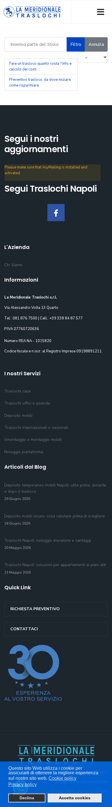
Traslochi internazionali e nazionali (36, 427)
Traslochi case (17, 391)
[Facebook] (56, 212)
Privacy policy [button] (22, 784)
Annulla (96, 44)
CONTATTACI (24, 629)
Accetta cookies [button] (74, 798)
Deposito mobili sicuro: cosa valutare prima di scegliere (54, 519)
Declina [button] (27, 798)
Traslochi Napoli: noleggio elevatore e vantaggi (47, 544)
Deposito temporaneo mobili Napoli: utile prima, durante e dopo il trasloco (55, 491)
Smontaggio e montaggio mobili (33, 439)
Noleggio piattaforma (23, 452)
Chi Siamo (13, 265)
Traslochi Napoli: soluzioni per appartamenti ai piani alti (55, 568)
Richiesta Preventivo (35, 609)
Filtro (75, 44)
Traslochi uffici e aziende (27, 403)
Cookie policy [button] (62, 778)
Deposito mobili (18, 415)
